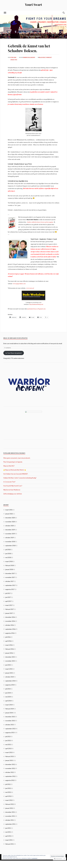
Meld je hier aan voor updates (15, 338)
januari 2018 (9, 569)
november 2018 (10, 541)
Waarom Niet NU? (8, 466)
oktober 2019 (9, 537)
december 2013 (10, 716)
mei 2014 (8, 697)
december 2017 (10, 573)
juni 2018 (8, 553)
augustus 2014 (9, 685)
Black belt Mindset (45, 57)
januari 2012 (9, 808)
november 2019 (10, 534)
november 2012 (10, 768)
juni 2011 (8, 828)
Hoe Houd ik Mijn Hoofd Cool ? (12, 486)
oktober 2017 (9, 581)
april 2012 (8, 796)
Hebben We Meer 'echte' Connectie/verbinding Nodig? (19, 478)
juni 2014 (8, 693)
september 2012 (10, 776)
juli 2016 (8, 637)
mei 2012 (8, 792)
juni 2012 (8, 788)
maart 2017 (9, 605)
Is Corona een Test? (9, 482)
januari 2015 (9, 673)
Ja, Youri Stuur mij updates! (13, 353)
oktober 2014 (9, 677)
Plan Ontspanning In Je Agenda (12, 462)
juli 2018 (8, 549)
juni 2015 (8, 665)
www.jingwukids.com (19, 283)
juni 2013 (8, 740)
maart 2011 (9, 840)
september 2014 (10, 681)
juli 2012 (8, 784)
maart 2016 (9, 645)
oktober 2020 (9, 526)
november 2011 (10, 816)
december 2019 (10, 530)
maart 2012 (9, 800)
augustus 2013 (9, 732)
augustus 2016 (9, 633)
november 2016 (10, 621)
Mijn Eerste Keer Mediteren (11, 490)
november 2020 (10, 522)
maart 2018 (9, 561)
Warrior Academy (29, 57)
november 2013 (10, 720)
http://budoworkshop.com (36, 304)
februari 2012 (9, 804)
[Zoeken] (62, 12)
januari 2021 (9, 514)
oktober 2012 (9, 772)
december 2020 (10, 518)
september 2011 (10, 824)
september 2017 (10, 585)
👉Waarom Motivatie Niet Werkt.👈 (14, 470)
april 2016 (8, 641)
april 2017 (8, 601)
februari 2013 (9, 756)
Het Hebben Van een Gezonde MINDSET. (15, 474)
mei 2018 (8, 557)
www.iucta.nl (30, 288)
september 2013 (10, 728)
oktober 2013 (9, 724)
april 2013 (8, 748)
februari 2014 (9, 709)
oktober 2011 (9, 820)
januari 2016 (9, 653)
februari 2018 (9, 565)
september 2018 (10, 545)
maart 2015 (9, 669)
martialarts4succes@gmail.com (36, 309)
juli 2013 (8, 736)
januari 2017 (9, 613)
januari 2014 (9, 713)
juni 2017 (8, 597)
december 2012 (10, 764)
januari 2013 (9, 760)
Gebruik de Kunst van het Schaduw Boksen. (29, 48)
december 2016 (10, 617)
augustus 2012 (9, 780)
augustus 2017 (9, 589)
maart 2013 (9, 752)
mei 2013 (8, 744)
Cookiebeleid (34, 858)
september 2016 (10, 629)
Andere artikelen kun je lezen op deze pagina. (40, 222)
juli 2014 (8, 689)
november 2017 (10, 577)
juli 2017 (8, 593)
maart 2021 (9, 510)
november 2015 (10, 661)
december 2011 (10, 812)
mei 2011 (8, 832)
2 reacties (13, 59)
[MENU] (5, 12)
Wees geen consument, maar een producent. (16, 458)
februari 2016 (9, 649)
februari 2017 (9, 609)
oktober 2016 (9, 625)
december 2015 (10, 657)
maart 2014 (9, 705)
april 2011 (8, 836)
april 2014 (8, 701)
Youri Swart (33, 4)
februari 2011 (9, 844)
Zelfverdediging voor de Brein (12, 494)
